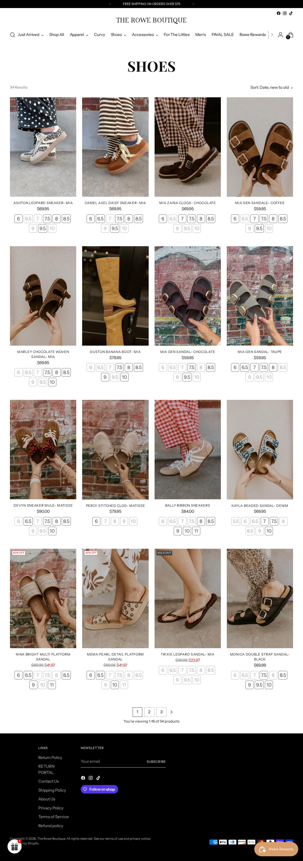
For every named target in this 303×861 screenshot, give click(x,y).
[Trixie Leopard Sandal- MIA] (188, 598)
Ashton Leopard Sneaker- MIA (43, 203)
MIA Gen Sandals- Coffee (260, 203)
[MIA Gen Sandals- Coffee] (260, 147)
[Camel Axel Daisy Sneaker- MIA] (115, 147)
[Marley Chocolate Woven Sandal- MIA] (43, 296)
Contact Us (48, 781)
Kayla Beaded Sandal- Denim (260, 506)
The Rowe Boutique (51, 838)
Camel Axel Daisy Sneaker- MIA (115, 203)
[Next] (193, 4)
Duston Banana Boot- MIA (115, 352)
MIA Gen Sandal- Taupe (260, 352)
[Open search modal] (12, 35)
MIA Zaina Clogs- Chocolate (187, 203)
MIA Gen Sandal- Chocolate (187, 352)
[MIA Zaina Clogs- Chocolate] (188, 147)
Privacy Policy (50, 808)
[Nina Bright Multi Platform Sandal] (43, 598)
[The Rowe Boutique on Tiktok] (291, 13)
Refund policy (50, 825)
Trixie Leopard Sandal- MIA (187, 654)
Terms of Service (53, 816)
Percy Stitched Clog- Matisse (115, 506)
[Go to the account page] (280, 35)
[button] (15, 846)
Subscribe (156, 761)
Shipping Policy (52, 790)
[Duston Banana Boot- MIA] (115, 296)
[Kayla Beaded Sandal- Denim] (260, 449)
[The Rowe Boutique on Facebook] (278, 13)
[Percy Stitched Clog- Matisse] (115, 449)
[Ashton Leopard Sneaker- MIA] (43, 147)
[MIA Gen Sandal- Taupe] (260, 296)
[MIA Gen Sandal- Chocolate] (188, 296)
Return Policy (50, 757)
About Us (46, 799)
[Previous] (110, 4)
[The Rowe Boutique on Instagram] (285, 13)
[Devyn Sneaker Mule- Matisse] (43, 449)
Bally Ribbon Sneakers (187, 505)
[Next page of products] (171, 712)
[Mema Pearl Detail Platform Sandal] (115, 598)
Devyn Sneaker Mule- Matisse (43, 505)
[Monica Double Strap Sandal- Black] (260, 598)
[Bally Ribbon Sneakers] (188, 449)
